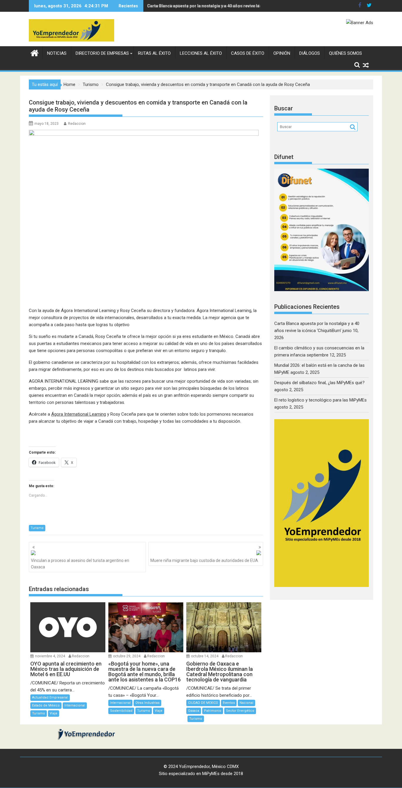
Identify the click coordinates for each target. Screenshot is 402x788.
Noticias (57, 53)
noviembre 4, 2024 (50, 656)
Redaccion (77, 124)
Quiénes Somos (345, 53)
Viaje (53, 713)
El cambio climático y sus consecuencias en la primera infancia (208, 6)
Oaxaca (193, 711)
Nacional (246, 703)
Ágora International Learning (78, 414)
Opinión (281, 53)
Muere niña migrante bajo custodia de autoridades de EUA (204, 560)
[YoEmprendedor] (34, 52)
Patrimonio (212, 711)
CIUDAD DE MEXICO (203, 703)
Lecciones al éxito (201, 53)
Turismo (37, 528)
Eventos (229, 703)
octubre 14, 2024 (204, 656)
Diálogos (309, 53)
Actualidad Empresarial (50, 697)
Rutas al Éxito (154, 53)
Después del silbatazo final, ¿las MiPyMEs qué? (319, 382)
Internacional (74, 705)
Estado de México (46, 705)
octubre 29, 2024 (126, 656)
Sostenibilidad (121, 711)
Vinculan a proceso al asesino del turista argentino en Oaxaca (80, 563)
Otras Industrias (147, 703)
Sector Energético (240, 711)
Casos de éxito (247, 53)
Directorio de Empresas (102, 53)
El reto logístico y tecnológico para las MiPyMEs (320, 400)
